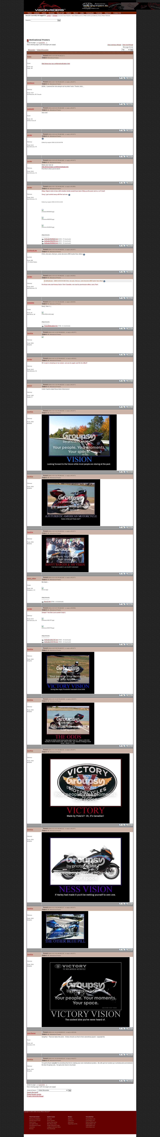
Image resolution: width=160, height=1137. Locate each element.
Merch (76, 13)
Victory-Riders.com (90, 1119)
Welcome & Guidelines (34, 1119)
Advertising (70, 1122)
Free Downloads (51, 1128)
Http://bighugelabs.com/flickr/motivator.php (55, 167)
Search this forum (32, 1092)
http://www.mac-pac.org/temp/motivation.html (56, 63)
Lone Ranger (31, 1033)
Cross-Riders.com (90, 1120)
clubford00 (30, 109)
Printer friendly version (34, 1094)
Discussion (31, 50)
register (55, 15)
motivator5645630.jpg (51, 239)
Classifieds (32, 1127)
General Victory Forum (34, 1120)
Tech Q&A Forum (33, 1123)
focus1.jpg (47, 601)
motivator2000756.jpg (51, 642)
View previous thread (114, 45)
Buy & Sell (60, 13)
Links (82, 13)
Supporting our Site (72, 1123)
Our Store (49, 1119)
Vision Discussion (42, 50)
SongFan (30, 333)
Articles (36, 13)
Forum (44, 13)
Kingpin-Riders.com (90, 1123)
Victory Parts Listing (52, 1122)
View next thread (127, 45)
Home (30, 13)
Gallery (68, 13)
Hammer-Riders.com (91, 1122)
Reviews (51, 13)
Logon (49, 15)
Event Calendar (51, 1120)
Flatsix (29, 56)
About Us (108, 13)
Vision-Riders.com (90, 1127)
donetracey (30, 83)
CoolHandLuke (32, 250)
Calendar (99, 13)
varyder (29, 135)
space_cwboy (31, 578)
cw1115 (29, 385)
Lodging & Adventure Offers (54, 1127)
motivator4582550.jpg (51, 241)
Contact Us (117, 13)
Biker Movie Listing (51, 1123)
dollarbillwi (30, 303)
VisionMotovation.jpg (50, 326)
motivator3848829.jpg (51, 243)
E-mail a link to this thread (35, 1096)
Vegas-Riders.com (90, 1125)
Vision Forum (32, 1122)
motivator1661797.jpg (51, 640)
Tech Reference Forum (35, 1125)
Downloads (90, 13)
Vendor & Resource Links (53, 1125)
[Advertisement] (80, 29)
